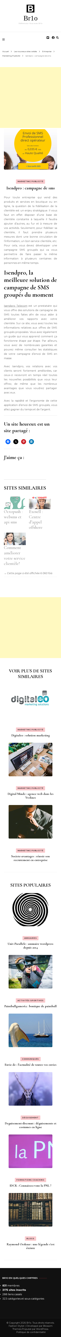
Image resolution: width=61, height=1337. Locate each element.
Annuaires (30, 938)
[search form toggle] (57, 37)
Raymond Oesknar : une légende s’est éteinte (30, 1246)
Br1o (30, 18)
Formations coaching (30, 1180)
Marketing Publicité (30, 181)
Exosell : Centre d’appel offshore (36, 519)
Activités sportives (30, 1000)
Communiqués (30, 1059)
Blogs (30, 1238)
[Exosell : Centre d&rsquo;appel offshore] (40, 503)
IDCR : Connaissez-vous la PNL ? (30, 1186)
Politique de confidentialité (31, 1332)
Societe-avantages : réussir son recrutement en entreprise (30, 858)
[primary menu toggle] (4, 39)
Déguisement (30, 1118)
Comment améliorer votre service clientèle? (14, 555)
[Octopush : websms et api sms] (15, 503)
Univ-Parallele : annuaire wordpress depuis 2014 (30, 945)
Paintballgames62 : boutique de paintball (30, 1006)
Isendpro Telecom (15, 305)
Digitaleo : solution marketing (30, 735)
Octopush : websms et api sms (13, 517)
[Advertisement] (30, 97)
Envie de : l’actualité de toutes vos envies (30, 1065)
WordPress (42, 1329)
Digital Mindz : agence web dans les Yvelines (30, 796)
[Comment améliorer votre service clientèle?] (15, 539)
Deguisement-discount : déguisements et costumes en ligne (30, 1125)
